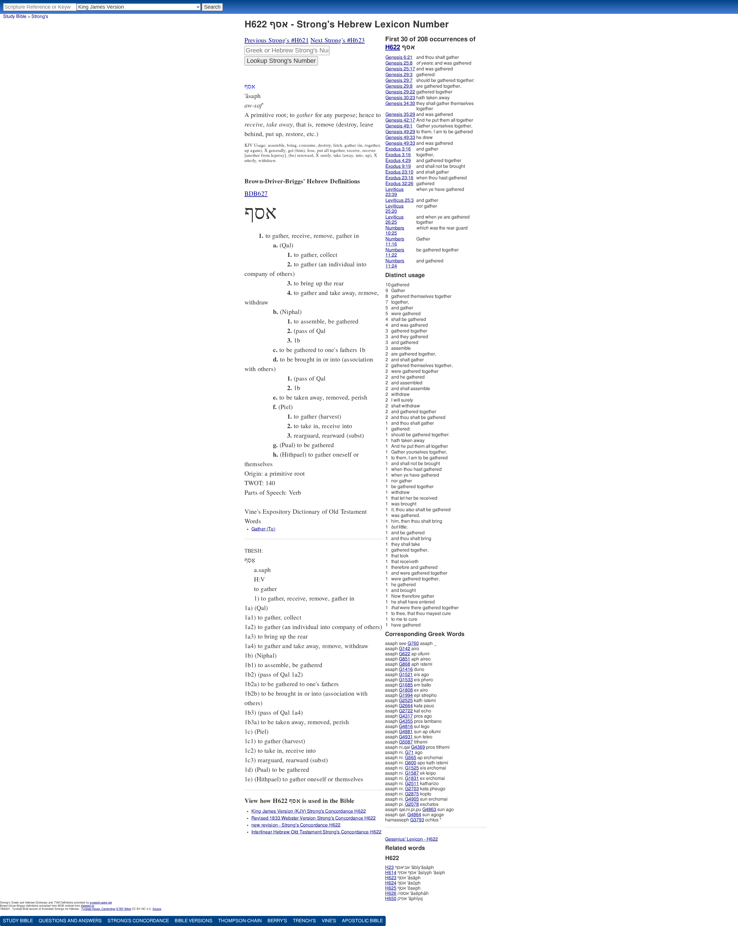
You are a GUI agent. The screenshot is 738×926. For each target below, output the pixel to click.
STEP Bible (123, 909)
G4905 (412, 799)
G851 (404, 659)
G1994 (406, 695)
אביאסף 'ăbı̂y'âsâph (409, 867)
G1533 (406, 679)
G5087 (406, 742)
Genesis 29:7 (399, 80)
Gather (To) (263, 529)
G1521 (406, 674)
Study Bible (15, 16)
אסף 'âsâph (403, 878)
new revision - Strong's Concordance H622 (295, 825)
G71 (409, 752)
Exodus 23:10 (399, 172)
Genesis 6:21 (399, 57)
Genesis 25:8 (399, 63)
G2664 (406, 705)
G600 (410, 763)
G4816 (406, 726)
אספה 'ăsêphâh (407, 893)
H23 (389, 867)
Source (157, 909)
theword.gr (87, 905)
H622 (392, 47)
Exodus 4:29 (398, 160)
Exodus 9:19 (398, 166)
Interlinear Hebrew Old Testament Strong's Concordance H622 (316, 832)
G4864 (414, 814)
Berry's (277, 921)
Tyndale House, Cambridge (98, 909)
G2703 (412, 788)
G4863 (429, 809)
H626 (390, 893)
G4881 (406, 731)
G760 (413, 643)
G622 (404, 654)
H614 (390, 872)
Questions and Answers (70, 921)
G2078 (412, 804)
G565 (410, 757)
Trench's (304, 921)
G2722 (406, 711)
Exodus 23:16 (399, 178)
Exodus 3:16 (398, 149)
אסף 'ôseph (403, 888)
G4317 (406, 716)
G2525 (406, 700)
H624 (390, 883)
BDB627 (256, 193)
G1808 (406, 690)
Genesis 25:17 (400, 69)
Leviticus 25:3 (399, 200)
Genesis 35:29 (400, 114)
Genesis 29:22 (400, 92)
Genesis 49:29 (400, 131)
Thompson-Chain (240, 921)
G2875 (412, 794)
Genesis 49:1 (399, 126)
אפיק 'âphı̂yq (404, 898)
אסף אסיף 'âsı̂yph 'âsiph (415, 872)
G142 (404, 648)
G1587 (412, 773)
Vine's (329, 921)
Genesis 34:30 (400, 103)
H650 (390, 898)
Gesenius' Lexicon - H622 (411, 839)
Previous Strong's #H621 (276, 40)
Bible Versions (193, 921)
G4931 (406, 737)
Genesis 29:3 (399, 74)
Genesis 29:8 (399, 86)
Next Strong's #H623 (337, 40)
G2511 (412, 783)
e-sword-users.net (101, 902)
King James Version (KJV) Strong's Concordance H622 (308, 811)
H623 (390, 878)
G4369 (418, 747)
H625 (390, 888)
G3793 (417, 820)
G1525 (412, 768)
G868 (404, 664)
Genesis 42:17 (400, 120)
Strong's (39, 16)
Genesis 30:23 (400, 97)
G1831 (412, 778)
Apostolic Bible (362, 921)
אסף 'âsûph (403, 883)
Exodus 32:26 (399, 183)
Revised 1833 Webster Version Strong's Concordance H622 (313, 818)
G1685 (406, 685)
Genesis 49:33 (400, 137)
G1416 (406, 669)
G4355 (406, 721)
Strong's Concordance (138, 921)
